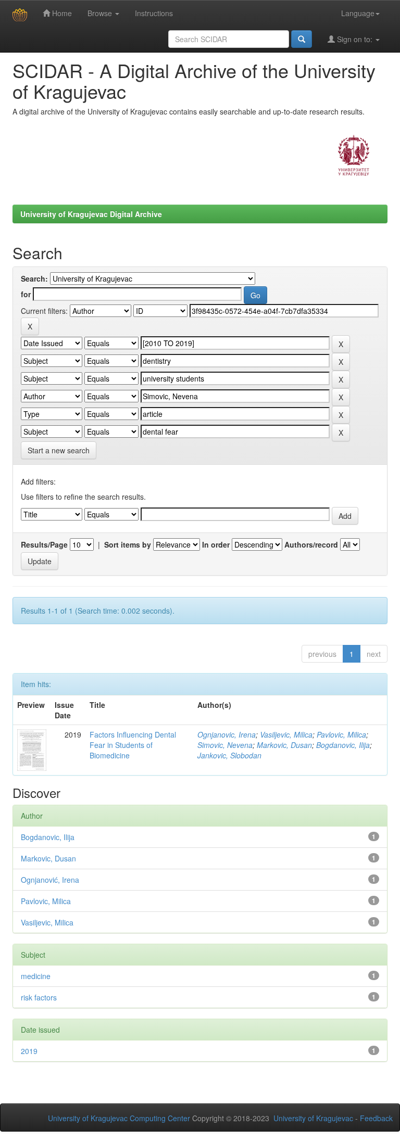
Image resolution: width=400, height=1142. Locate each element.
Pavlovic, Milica (341, 734)
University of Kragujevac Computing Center (119, 1118)
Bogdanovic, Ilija (343, 745)
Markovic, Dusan (284, 745)
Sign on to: (354, 39)
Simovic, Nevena (225, 745)
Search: (34, 278)
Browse (101, 13)
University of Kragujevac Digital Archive (91, 214)
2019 (29, 1051)
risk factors (39, 997)
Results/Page (44, 544)
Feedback (376, 1118)
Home (61, 13)
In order (216, 544)
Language (357, 13)
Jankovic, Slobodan (229, 755)
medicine (36, 976)
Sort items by (127, 544)
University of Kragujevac (313, 1118)
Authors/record (311, 544)
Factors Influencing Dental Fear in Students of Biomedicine (133, 744)
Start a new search (59, 450)
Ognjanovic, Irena (226, 734)
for (26, 294)
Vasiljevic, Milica (286, 734)
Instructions (154, 13)
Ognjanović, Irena (50, 879)
